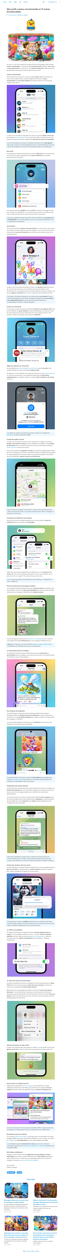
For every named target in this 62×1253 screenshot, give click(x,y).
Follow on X (53, 2)
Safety (26, 2)
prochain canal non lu (22, 137)
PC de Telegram (28, 1085)
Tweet (19, 1172)
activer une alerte (12, 447)
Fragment (10, 435)
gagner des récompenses (36, 936)
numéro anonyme (50, 373)
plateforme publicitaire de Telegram (35, 1145)
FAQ (10, 2)
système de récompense (21, 1136)
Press (32, 1251)
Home (5, 2)
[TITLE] (31, 109)
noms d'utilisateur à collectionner (28, 368)
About (24, 1251)
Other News (31, 1179)
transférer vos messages (35, 639)
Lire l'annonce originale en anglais (18, 15)
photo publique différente (42, 644)
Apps (15, 2)
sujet (38, 1047)
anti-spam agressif (17, 779)
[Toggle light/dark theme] (60, 2)
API (20, 2)
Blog (28, 1251)
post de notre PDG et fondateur (29, 1160)
